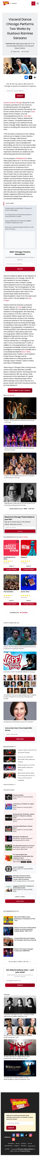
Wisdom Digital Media (25, 1149)
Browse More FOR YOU (19, 961)
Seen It (11, 566)
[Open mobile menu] (38, 3)
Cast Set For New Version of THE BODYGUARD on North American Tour (17, 1078)
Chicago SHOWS (8, 790)
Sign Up (20, 96)
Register (23, 3)
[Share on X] (30, 77)
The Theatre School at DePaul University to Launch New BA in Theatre (18, 215)
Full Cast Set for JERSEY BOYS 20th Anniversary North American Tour (17, 1057)
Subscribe (20, 739)
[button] (33, 3)
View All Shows (20, 896)
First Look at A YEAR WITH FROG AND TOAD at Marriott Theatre (26, 759)
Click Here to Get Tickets (20, 390)
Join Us (30, 1143)
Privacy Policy (25, 1151)
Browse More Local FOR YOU (22, 509)
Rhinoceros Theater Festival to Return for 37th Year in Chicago (19, 228)
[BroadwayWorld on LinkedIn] (22, 1135)
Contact (23, 1143)
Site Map (23, 1146)
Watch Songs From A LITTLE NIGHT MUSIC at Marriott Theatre (26, 767)
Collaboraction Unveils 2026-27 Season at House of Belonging (18, 209)
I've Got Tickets (11, 569)
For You (11, 395)
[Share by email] (35, 77)
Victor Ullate (25, 352)
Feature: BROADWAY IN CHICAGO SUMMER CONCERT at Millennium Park (18, 222)
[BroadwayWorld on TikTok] (26, 1135)
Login (28, 3)
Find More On (18, 612)
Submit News (9, 1146)
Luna (33, 111)
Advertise (11, 1143)
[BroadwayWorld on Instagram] (18, 1135)
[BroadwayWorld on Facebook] (13, 1135)
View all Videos (8, 784)
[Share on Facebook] (26, 77)
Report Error (32, 1146)
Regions (16, 1146)
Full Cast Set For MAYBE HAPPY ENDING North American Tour (18, 1036)
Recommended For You (11, 911)
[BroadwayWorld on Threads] (30, 1135)
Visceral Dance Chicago (12, 103)
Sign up (20, 985)
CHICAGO (14, 3)
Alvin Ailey (27, 116)
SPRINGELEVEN (21, 158)
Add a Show (20, 901)
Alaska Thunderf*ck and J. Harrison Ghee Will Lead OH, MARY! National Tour (19, 1015)
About (17, 1143)
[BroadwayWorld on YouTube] (13, 1139)
